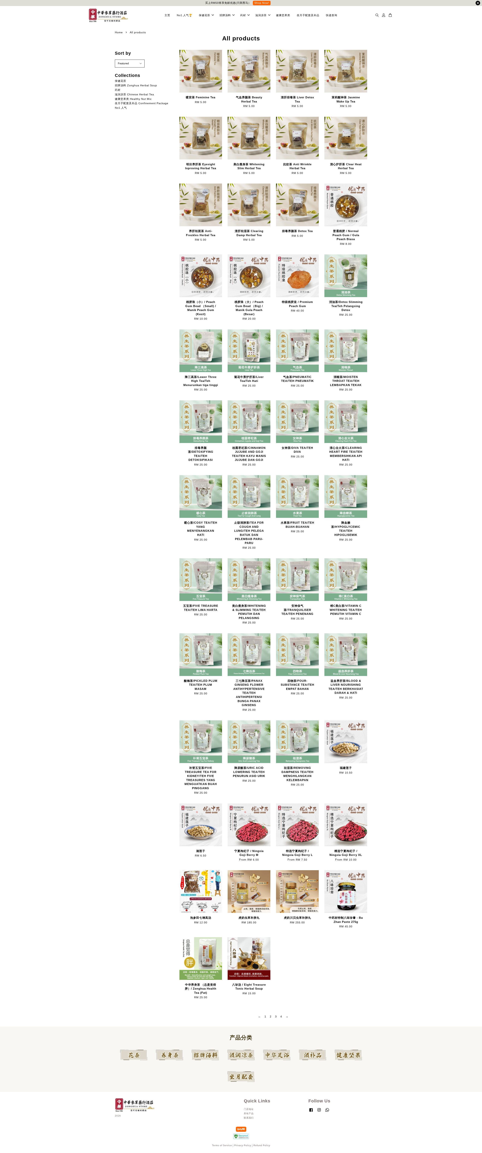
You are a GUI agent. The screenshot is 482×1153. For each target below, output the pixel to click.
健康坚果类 (283, 15)
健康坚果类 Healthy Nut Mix (133, 98)
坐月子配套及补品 (308, 15)
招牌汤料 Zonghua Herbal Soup (136, 85)
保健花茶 (204, 15)
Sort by (123, 53)
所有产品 (249, 1113)
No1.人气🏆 (184, 15)
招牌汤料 (225, 15)
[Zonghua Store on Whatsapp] (327, 1112)
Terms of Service (222, 1145)
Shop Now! (261, 2)
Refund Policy (261, 1145)
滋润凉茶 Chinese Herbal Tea (134, 94)
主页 (167, 15)
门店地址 (249, 1109)
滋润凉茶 (261, 15)
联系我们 (249, 1118)
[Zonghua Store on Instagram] (319, 1112)
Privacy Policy (242, 1145)
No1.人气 (121, 107)
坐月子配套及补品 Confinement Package (141, 103)
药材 (243, 15)
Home (119, 32)
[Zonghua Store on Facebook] (311, 1112)
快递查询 (331, 15)
